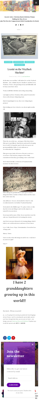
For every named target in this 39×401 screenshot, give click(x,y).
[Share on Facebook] (5, 338)
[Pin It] (13, 338)
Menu (18, 29)
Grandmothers (29, 62)
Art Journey (8, 62)
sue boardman (26, 76)
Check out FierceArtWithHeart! (20, 321)
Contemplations (18, 62)
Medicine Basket (19, 64)
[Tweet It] (9, 338)
